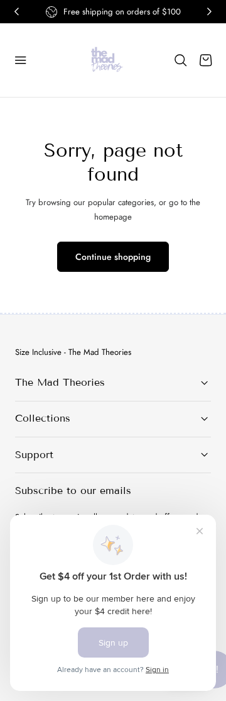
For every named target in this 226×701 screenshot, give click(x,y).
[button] (20, 60)
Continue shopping (113, 256)
